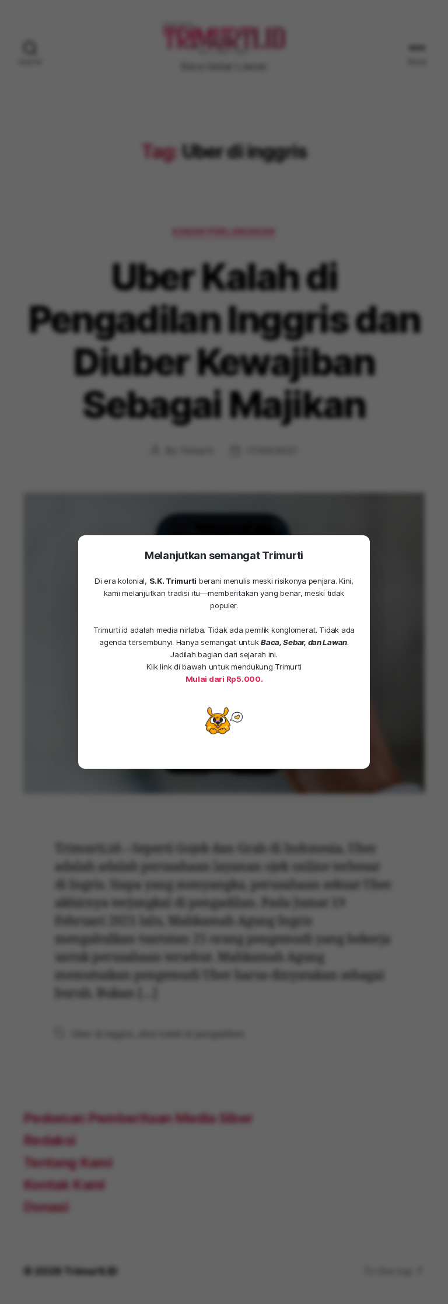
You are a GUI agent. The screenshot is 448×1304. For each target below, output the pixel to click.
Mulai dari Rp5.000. (224, 679)
